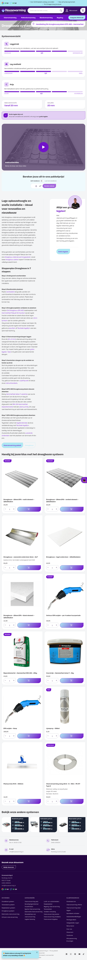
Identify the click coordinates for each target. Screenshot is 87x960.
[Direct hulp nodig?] (84, 480)
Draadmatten (29, 906)
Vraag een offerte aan (76, 17)
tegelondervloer (21, 423)
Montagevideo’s (71, 919)
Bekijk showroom (9, 867)
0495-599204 (55, 842)
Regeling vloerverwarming (52, 906)
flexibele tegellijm (24, 328)
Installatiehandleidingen (74, 916)
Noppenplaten (48, 904)
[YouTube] (79, 954)
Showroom (70, 932)
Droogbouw (29, 445)
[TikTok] (83, 954)
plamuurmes (24, 407)
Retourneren (70, 926)
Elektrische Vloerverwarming (33, 911)
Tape (9, 352)
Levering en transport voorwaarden (43, 955)
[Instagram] (71, 954)
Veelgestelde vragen (73, 923)
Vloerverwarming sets (31, 901)
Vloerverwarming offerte (74, 904)
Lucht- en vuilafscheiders (51, 901)
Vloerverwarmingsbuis (51, 919)
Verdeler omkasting (50, 911)
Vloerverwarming (10, 17)
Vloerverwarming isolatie (51, 914)
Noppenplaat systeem (8, 908)
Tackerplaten (48, 909)
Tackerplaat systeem (8, 904)
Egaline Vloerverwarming (32, 909)
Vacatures (70, 935)
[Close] (37, 952)
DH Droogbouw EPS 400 (15, 310)
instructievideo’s (11, 383)
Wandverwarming (46, 17)
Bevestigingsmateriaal (31, 904)
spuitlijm (12, 328)
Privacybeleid (54, 951)
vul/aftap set (23, 380)
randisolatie (10, 292)
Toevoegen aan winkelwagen (29, 509)
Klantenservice (71, 901)
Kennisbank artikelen (73, 913)
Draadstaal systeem (8, 901)
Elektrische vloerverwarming (10, 914)
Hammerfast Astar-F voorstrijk (17, 394)
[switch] (42, 181)
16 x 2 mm (11, 339)
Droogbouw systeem (8, 911)
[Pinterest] (75, 954)
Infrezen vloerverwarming (10, 917)
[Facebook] (66, 954)
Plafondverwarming (28, 17)
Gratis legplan (63, 251)
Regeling (60, 17)
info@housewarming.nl (16, 852)
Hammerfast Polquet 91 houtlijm (13, 313)
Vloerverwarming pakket (12, 445)
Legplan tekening (30, 919)
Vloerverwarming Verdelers (52, 917)
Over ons (69, 929)
